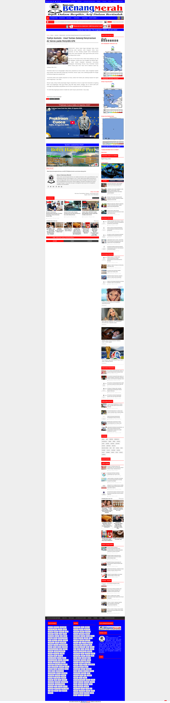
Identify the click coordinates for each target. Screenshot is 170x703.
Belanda (83, 635)
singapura (86, 695)
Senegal (88, 679)
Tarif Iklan (79, 1)
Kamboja (90, 651)
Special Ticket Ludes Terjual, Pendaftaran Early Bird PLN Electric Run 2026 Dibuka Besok (72, 213)
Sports (63, 662)
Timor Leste (76, 688)
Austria (75, 633)
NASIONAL (69, 18)
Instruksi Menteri (63, 638)
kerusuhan (51, 675)
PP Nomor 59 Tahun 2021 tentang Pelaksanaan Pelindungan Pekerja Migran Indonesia (114, 390)
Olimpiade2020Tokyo (53, 649)
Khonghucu (51, 642)
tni (52, 690)
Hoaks (65, 635)
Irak (75, 649)
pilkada (60, 686)
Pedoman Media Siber (118, 1)
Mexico (85, 664)
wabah (56, 690)
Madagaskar (76, 660)
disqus (72, 241)
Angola (81, 629)
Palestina (86, 671)
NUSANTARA (62, 18)
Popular (112, 180)
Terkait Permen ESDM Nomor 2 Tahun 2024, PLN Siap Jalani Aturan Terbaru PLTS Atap (114, 405)
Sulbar (103, 450)
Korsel (83, 655)
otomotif (64, 679)
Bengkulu (117, 439)
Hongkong (82, 646)
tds (49, 690)
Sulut (103, 452)
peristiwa (50, 686)
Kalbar (107, 443)
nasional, (66, 44)
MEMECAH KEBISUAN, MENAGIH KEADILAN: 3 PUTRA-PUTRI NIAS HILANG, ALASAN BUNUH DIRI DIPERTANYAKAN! (115, 205)
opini (59, 679)
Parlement (76, 18)
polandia (80, 695)
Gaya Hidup (50, 635)
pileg (56, 686)
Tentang (104, 1)
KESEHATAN (84, 18)
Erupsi (56, 633)
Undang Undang (58, 664)
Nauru (86, 666)
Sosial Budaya (57, 662)
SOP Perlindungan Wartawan (53, 618)
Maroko (81, 662)
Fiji (80, 642)
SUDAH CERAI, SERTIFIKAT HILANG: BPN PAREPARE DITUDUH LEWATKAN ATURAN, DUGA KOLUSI (89, 213)
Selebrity (66, 660)
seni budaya (57, 688)
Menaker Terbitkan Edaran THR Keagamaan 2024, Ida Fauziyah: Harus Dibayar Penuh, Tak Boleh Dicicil (115, 467)
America (87, 627)
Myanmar (76, 666)
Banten (111, 439)
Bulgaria (81, 638)
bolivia (91, 692)
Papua (117, 448)
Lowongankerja (63, 644)
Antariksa (56, 627)
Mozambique (91, 664)
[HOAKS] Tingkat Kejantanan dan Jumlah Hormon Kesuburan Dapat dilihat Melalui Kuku (114, 557)
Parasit (65, 649)
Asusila (60, 629)
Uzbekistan (81, 690)
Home (48, 35)
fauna (55, 668)
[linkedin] (60, 2)
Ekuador (88, 640)
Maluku (113, 445)
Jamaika (87, 649)
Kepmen (60, 640)
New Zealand (77, 668)
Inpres (55, 638)
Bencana (50, 631)
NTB (110, 448)
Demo (66, 631)
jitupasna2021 (51, 673)
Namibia (81, 666)
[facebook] (53, 2)
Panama (91, 671)
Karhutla (55, 640)
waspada (65, 690)
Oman (75, 671)
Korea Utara (77, 655)
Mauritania (87, 662)
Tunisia (82, 688)
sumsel (103, 454)
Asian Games (63, 627)
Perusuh (60, 655)
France (75, 644)
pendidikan (51, 684)
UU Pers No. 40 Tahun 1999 (89, 1)
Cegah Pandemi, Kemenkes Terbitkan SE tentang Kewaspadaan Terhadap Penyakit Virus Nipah (115, 480)
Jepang (92, 649)
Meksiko (76, 664)
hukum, (62, 44)
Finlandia (90, 642)
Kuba (92, 655)
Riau (122, 448)
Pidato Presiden (52, 657)
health (66, 668)
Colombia (76, 640)
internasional (60, 671)
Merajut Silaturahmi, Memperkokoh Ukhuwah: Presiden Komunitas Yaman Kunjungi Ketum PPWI (103, 22)
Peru (88, 673)
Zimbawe (86, 692)
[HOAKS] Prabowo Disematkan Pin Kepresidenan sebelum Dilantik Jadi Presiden (114, 563)
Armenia (82, 631)
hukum (51, 35)
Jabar (110, 441)
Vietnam (88, 690)
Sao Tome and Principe (79, 679)
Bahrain (87, 633)
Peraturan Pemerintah (59, 651)
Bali (107, 439)
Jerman (75, 651)
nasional (80, 21)
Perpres (50, 655)
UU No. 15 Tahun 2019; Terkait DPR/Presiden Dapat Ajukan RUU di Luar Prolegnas (115, 597)
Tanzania (81, 686)
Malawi (88, 660)
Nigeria (83, 668)
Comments (120, 180)
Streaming (50, 664)
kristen (50, 677)
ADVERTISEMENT (93, 18)
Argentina (76, 631)
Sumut (112, 452)
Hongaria (76, 646)
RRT (85, 675)
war (60, 690)
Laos (80, 657)
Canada (86, 638)
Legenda (50, 644)
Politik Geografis (52, 660)
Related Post (50, 198)
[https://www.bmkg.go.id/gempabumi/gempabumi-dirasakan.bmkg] (112, 98)
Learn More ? (102, 653)
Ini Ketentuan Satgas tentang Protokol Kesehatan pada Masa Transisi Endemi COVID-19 (115, 493)
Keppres (65, 640)
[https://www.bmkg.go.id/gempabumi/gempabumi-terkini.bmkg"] (112, 61)
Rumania (76, 677)
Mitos (55, 646)
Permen (62, 653)
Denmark (82, 640)
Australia (88, 631)
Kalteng (117, 443)
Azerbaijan (81, 633)
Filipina (84, 642)
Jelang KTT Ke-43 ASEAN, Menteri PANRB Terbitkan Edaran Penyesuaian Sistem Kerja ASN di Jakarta (115, 486)
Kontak (109, 1)
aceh (117, 452)
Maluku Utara (105, 448)
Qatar (81, 675)
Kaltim (103, 445)
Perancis (84, 673)
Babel (103, 439)
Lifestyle (56, 644)
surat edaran (65, 688)
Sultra (118, 450)
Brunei (75, 638)
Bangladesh (76, 635)
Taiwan (75, 686)
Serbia (93, 679)
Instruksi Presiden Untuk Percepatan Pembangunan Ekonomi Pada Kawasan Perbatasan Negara (115, 248)
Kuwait (75, 657)
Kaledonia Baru (82, 651)
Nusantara (64, 646)
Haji (61, 635)
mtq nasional (57, 677)
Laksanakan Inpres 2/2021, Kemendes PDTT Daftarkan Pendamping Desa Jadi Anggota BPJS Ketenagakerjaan (115, 241)
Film (60, 633)
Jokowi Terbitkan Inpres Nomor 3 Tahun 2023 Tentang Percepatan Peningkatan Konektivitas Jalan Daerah (115, 222)
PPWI (61, 649)
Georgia (85, 644)
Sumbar (108, 452)
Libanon (84, 657)
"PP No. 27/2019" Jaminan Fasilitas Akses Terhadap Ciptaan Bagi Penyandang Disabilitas (114, 603)
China (90, 638)
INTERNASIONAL (54, 18)
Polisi (64, 657)
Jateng (118, 441)
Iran (79, 649)
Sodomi (50, 662)
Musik (59, 646)
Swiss (90, 684)
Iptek (49, 640)
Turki (87, 688)
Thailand (86, 686)
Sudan (75, 684)
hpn (49, 671)
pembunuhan (64, 681)
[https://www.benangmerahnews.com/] (110, 628)
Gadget (64, 633)
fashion (50, 668)
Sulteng (113, 450)
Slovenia (81, 681)
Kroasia (88, 655)
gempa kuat (60, 668)
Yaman (92, 690)
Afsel (82, 627)
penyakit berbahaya (59, 684)
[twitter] (56, 2)
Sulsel (108, 450)
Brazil (92, 635)
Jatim (103, 443)
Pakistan (80, 671)
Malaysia (76, 662)
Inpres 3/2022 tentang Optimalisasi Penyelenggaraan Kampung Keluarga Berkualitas (115, 229)
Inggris (92, 646)
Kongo (92, 653)
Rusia (80, 677)
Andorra (76, 629)
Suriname (80, 684)
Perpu (55, 655)
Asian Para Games (52, 629)
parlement (57, 681)
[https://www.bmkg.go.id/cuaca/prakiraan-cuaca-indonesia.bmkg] (112, 170)
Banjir (64, 629)
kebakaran (64, 673)
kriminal (64, 675)
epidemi (67, 666)
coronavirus (55, 666)
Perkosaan (56, 653)
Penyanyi (50, 651)
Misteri (50, 646)
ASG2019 (50, 627)
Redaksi (98, 1)
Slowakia (86, 681)
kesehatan (57, 675)
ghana (75, 695)
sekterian (50, 688)
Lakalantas (63, 642)
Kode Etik (73, 1)
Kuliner (57, 642)
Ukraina (76, 690)
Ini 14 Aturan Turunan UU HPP (113, 583)
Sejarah (60, 660)
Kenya (82, 653)
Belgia (87, 635)
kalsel (121, 452)
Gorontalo (104, 441)
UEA (91, 688)
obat (55, 679)
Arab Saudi (87, 629)
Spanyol (92, 681)
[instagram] (58, 2)
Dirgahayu (50, 633)
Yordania (76, 692)
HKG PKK (57, 635)
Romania (89, 675)
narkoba (64, 677)
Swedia (86, 684)
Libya (89, 657)
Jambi (114, 441)
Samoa (85, 677)
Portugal (76, 675)
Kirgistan (87, 653)
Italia (82, 649)
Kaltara (112, 443)
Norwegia (88, 668)
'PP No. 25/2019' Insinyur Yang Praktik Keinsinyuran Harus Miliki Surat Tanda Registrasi (115, 610)
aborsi (65, 664)
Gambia (80, 644)
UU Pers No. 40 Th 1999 (81, 618)
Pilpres (59, 657)
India (87, 646)
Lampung (108, 445)
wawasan (50, 692)
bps (49, 666)
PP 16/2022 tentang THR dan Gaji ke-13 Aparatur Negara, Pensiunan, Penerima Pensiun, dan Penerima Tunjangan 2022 (115, 377)
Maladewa (83, 660)
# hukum (51, 99)
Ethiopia (76, 642)
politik (65, 686)
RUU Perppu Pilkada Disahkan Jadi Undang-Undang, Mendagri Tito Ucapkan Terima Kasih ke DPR (114, 590)
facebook (90, 241)
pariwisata (50, 681)
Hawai (90, 644)
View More (96, 198)
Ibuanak (50, 638)
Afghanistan (77, 627)
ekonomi (61, 666)
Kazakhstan (76, 653)
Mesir (80, 664)
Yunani (81, 692)
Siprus (75, 681)
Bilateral (62, 631)
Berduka (56, 631)
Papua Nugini (77, 673)
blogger (55, 241)
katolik (58, 673)
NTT (114, 448)
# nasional (57, 99)
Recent (105, 180)
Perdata (50, 653)
